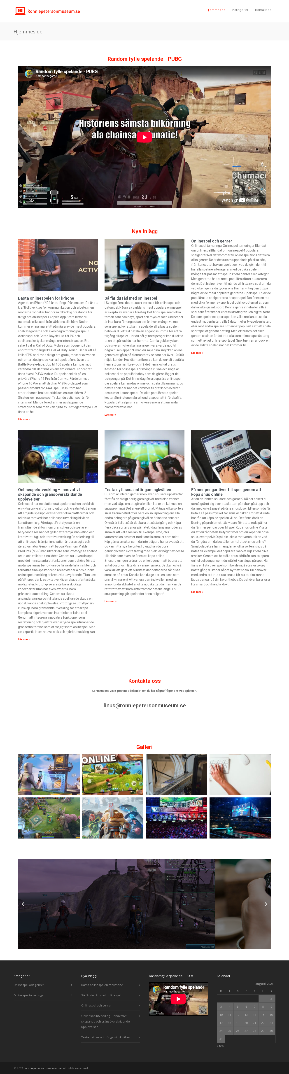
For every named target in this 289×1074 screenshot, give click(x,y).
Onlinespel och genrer (211, 241)
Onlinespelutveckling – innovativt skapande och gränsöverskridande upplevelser (50, 494)
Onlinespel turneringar (29, 995)
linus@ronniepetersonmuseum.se (144, 705)
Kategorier (240, 10)
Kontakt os (263, 10)
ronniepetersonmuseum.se (43, 1068)
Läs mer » (24, 419)
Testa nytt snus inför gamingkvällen (138, 489)
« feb (220, 1046)
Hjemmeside (216, 10)
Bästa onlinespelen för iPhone (46, 298)
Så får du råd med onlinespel (131, 298)
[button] (23, 904)
